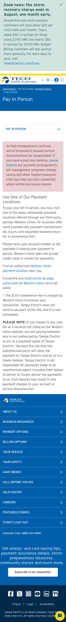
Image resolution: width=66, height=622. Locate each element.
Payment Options (43, 89)
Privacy (16, 604)
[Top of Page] (18, 79)
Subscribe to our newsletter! (33, 572)
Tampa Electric (9, 89)
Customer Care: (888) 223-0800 (22, 533)
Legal (30, 604)
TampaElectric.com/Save (21, 63)
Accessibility (47, 604)
